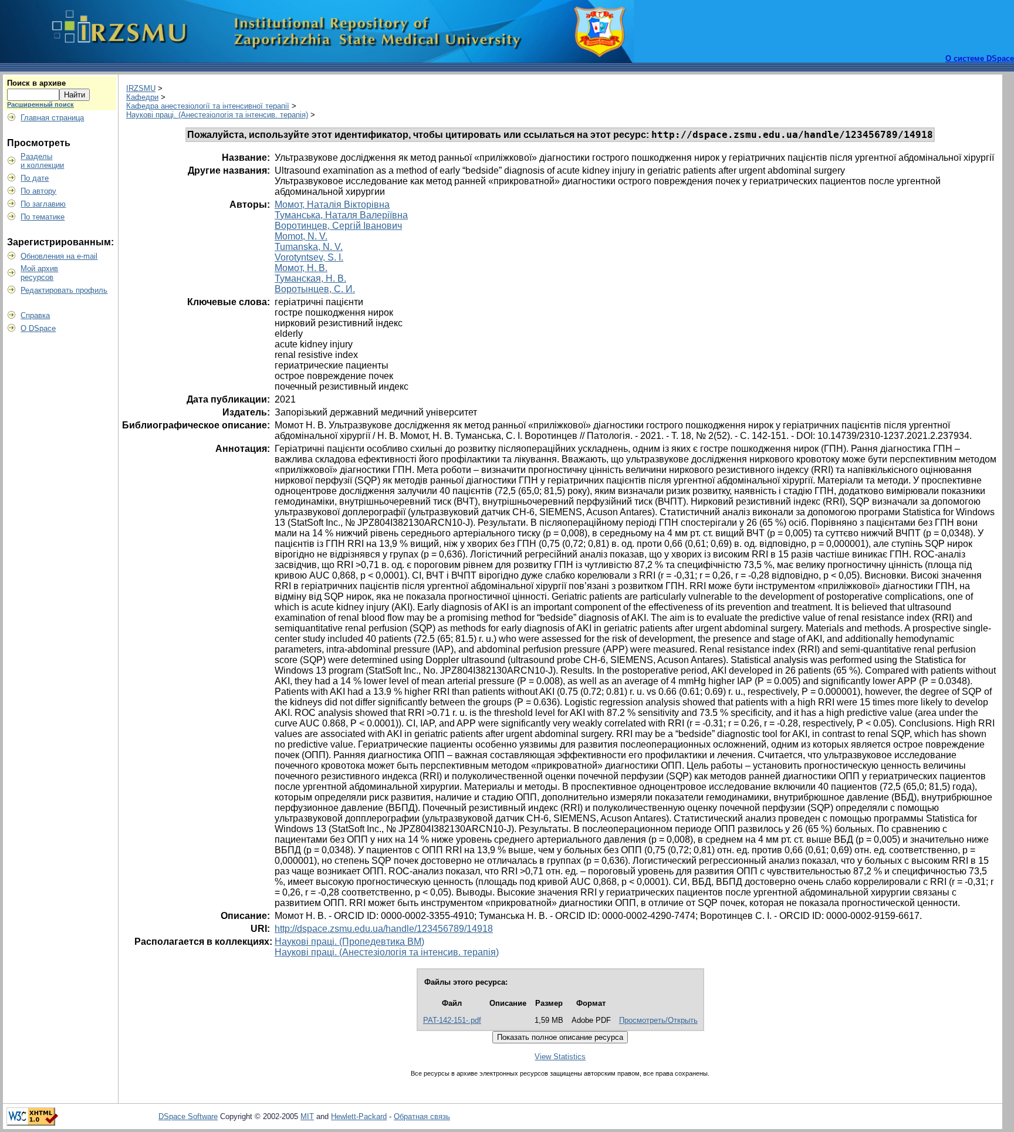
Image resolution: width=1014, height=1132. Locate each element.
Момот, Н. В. (301, 268)
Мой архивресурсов (39, 273)
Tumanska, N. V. (309, 247)
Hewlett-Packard (359, 1116)
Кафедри (142, 97)
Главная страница (52, 117)
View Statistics (560, 1056)
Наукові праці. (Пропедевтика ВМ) (349, 942)
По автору (38, 191)
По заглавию (43, 204)
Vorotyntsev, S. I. (309, 257)
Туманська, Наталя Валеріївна (341, 215)
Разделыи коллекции (42, 161)
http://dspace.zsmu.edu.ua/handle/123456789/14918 (384, 929)
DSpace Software (188, 1116)
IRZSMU (141, 88)
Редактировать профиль (64, 290)
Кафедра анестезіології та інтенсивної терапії (207, 106)
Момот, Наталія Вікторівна (332, 204)
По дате (35, 178)
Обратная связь (422, 1116)
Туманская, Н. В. (310, 278)
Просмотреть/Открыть (658, 1020)
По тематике (43, 216)
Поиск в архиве (36, 83)
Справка (35, 315)
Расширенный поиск (40, 104)
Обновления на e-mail (59, 256)
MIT (307, 1116)
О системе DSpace (979, 58)
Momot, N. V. (301, 236)
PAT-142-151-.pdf (452, 1020)
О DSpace (38, 328)
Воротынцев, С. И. (315, 289)
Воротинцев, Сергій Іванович (338, 226)
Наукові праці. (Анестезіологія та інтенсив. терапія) (217, 114)
